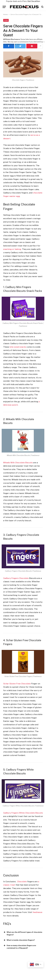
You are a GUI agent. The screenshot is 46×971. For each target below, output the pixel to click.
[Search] (42, 7)
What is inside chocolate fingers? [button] (21, 940)
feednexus (37, 912)
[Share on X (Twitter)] (20, 46)
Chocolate (22, 881)
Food (6, 20)
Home (5, 14)
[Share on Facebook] (8, 46)
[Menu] (4, 7)
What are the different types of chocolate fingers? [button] (24, 933)
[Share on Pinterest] (31, 46)
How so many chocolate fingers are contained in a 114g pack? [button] (21, 947)
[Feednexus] (24, 7)
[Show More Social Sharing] (40, 46)
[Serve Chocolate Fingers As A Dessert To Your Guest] (23, 65)
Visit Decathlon (33, 1)
